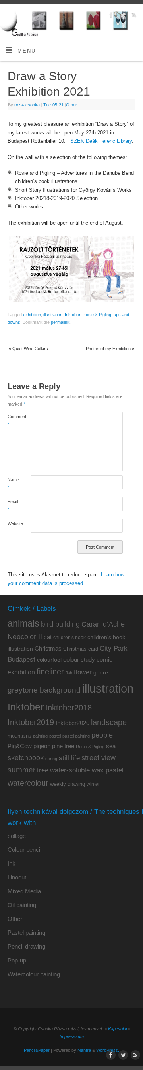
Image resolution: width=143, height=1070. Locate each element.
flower (83, 672)
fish (69, 672)
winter (93, 784)
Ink (11, 863)
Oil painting (22, 905)
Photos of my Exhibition (110, 348)
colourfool (49, 660)
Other (71, 104)
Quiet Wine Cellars (28, 348)
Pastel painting (26, 932)
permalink (60, 322)
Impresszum (72, 1036)
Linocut (17, 877)
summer (21, 770)
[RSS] (133, 16)
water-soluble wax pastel (87, 770)
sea (111, 746)
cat (48, 637)
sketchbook (26, 758)
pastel (55, 736)
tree (42, 770)
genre (100, 672)
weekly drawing (67, 784)
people (102, 735)
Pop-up (17, 960)
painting (40, 736)
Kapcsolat (117, 1029)
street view (98, 758)
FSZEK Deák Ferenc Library (99, 141)
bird (47, 624)
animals (23, 623)
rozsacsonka (27, 104)
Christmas (48, 648)
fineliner (50, 671)
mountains (19, 736)
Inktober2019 (31, 722)
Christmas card (80, 649)
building (67, 624)
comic (104, 659)
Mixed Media (24, 891)
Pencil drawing (26, 946)
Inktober (72, 314)
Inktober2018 (68, 707)
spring (51, 758)
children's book (69, 637)
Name (13, 483)
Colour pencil (24, 849)
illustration (52, 314)
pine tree (63, 746)
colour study (79, 659)
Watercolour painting (34, 974)
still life (69, 758)
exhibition (32, 314)
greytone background (44, 690)
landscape (109, 722)
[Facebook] (110, 16)
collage (17, 835)
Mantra (84, 1050)
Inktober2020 (72, 722)
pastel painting (76, 736)
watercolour (28, 783)
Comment (13, 420)
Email (13, 505)
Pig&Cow (20, 746)
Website (13, 523)
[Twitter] (122, 16)
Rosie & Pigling (97, 314)
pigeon (41, 746)
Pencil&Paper (37, 1050)
